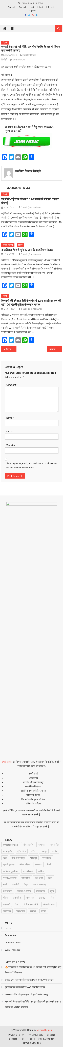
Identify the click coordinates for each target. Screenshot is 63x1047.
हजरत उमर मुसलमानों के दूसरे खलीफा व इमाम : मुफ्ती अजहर (29, 979)
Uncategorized (10, 844)
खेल (5, 858)
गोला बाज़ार (46, 858)
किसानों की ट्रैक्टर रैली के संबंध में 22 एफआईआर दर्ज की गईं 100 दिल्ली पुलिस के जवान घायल (31, 302)
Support (51, 1035)
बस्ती (5, 884)
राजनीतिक (17, 897)
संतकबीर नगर (49, 904)
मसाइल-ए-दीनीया (24, 891)
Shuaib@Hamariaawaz (32, 207)
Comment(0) (19, 59)
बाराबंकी (15, 884)
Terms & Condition (45, 1038)
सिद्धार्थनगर (20, 911)
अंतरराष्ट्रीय (28, 844)
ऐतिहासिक (21, 851)
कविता (33, 851)
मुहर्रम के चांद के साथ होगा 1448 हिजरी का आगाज (25, 987)
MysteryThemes (44, 1030)
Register (52, 7)
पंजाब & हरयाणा (9, 878)
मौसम (5, 897)
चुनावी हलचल (8, 244)
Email (9, 431)
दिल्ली (5, 42)
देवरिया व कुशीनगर (10, 871)
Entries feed (11, 935)
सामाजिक (7, 911)
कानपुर (44, 851)
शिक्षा (17, 904)
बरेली (50, 878)
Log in (8, 928)
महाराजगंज (40, 891)
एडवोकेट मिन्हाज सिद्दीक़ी (28, 171)
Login (32, 7)
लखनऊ (42, 897)
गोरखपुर (33, 858)
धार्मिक (41, 871)
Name (10, 417)
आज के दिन (54, 844)
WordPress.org (12, 950)
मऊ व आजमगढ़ (39, 884)
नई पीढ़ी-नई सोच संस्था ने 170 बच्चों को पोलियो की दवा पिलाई (30, 201)
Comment (11, 384)
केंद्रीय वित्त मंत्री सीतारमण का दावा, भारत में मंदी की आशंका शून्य (11, 349)
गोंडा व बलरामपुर (18, 858)
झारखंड (38, 864)
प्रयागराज (26, 878)
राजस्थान (30, 897)
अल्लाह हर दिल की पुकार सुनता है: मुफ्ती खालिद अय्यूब (27, 994)
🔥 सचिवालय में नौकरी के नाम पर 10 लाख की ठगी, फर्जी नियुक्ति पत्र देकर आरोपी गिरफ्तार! (33, 969)
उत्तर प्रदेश (7, 851)
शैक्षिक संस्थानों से (31, 904)
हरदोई (43, 911)
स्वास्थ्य (33, 911)
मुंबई (52, 891)
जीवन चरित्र (24, 864)
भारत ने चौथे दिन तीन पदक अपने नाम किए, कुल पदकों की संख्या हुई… (55, 349)
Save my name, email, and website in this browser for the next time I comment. (31, 465)
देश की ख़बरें (28, 871)
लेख (52, 897)
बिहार (26, 884)
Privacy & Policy (16, 1035)
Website (10, 445)
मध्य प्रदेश (7, 891)
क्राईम (54, 851)
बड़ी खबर (39, 878)
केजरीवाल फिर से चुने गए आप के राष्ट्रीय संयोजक (27, 249)
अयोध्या (41, 844)
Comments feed (13, 942)
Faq (23, 1038)
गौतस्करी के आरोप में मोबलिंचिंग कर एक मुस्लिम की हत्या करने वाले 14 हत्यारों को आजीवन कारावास (33, 1004)
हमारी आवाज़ (7, 761)
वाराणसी (6, 904)
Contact (11, 7)
